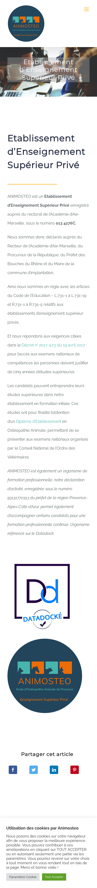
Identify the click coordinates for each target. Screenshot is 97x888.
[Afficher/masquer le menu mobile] (87, 9)
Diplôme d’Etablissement (38, 421)
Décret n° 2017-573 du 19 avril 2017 (53, 345)
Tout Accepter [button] (54, 877)
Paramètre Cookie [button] (23, 877)
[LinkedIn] (53, 769)
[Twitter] (33, 769)
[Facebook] (12, 769)
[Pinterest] (74, 769)
